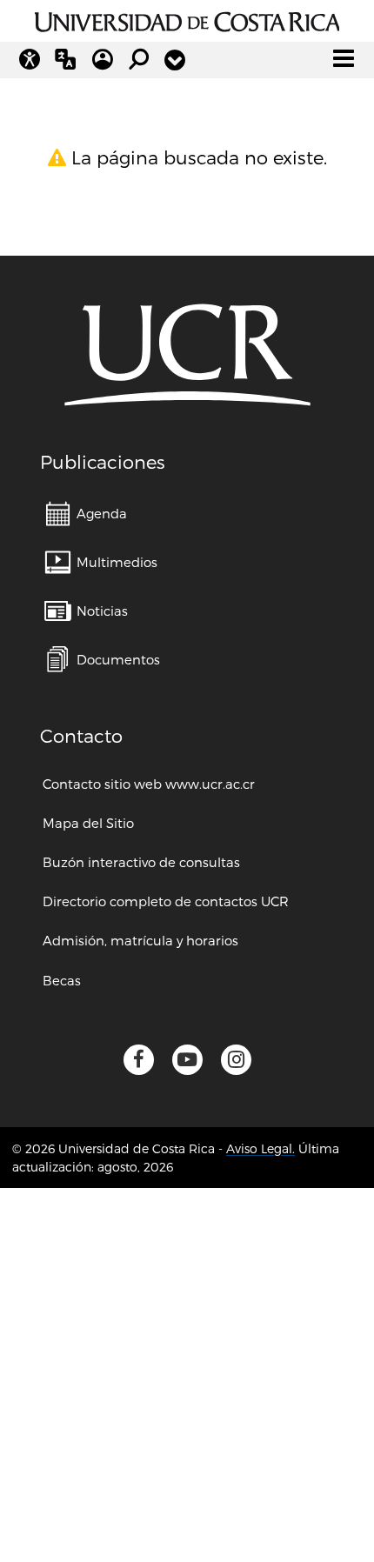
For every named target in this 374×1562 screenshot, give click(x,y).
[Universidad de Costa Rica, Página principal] (187, 19)
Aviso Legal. (260, 1148)
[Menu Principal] (343, 58)
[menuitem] (86, 513)
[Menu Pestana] (174, 60)
